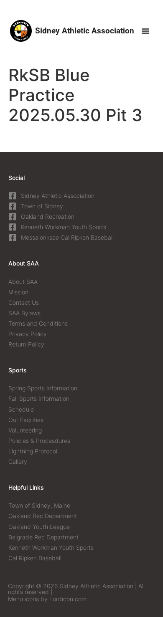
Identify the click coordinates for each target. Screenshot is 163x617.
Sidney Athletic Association (84, 30)
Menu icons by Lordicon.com (47, 598)
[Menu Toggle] (145, 31)
